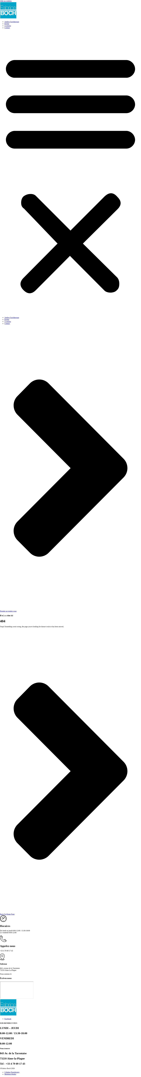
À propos (7, 26)
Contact (7, 28)
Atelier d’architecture (11, 22)
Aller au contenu (6, 1)
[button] (70, 173)
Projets (6, 24)
